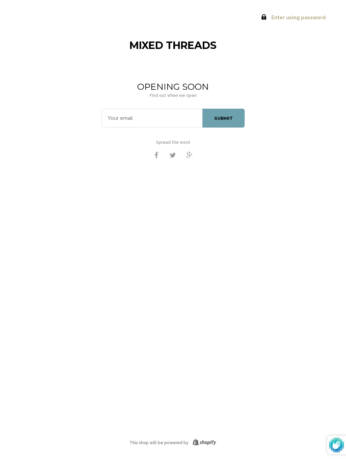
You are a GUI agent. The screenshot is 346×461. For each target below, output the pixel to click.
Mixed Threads (173, 45)
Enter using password (298, 18)
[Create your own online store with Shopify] (203, 442)
